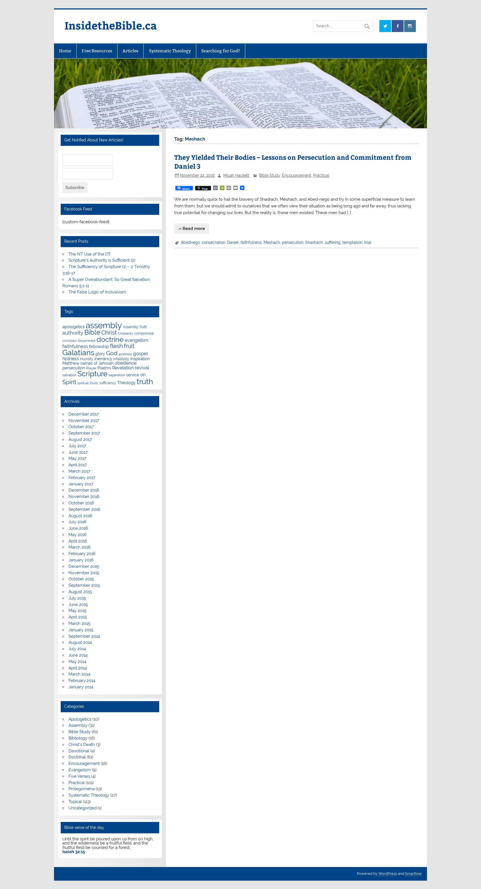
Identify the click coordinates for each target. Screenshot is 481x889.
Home (65, 50)
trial (367, 242)
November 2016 (83, 496)
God (111, 353)
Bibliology (77, 738)
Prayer (91, 368)
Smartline (413, 873)
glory (100, 354)
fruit (129, 346)
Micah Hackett (236, 175)
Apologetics (79, 719)
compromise (144, 333)
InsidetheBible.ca (111, 25)
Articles (130, 50)
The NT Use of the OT (89, 254)
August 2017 (80, 439)
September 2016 (84, 509)
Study (94, 383)
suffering (332, 242)
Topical (75, 801)
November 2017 (83, 420)
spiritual (83, 383)
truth (145, 381)
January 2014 (80, 686)
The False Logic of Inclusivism (97, 291)
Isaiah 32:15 (73, 851)
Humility (86, 359)
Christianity (125, 333)
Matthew (70, 363)
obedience (125, 363)
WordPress (387, 873)
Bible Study (269, 175)
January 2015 (80, 629)
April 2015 (77, 617)
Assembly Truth (135, 327)
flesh (116, 345)
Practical (321, 175)
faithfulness (251, 242)
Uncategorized (82, 808)
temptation (352, 242)
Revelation (123, 367)
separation (117, 375)
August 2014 (80, 642)
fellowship (99, 346)
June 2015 (78, 604)
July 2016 (77, 521)
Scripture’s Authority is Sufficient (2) (101, 260)
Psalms (104, 367)
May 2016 (77, 534)
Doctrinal (77, 757)
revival (142, 367)
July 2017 (77, 445)
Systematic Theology (170, 50)
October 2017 (81, 426)
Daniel (233, 242)
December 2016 (83, 490)
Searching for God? (220, 50)
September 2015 (84, 585)
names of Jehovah (97, 363)
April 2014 (77, 668)
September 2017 (84, 433)
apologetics (73, 326)
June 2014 (78, 655)
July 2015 (77, 598)
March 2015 (79, 623)
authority (72, 333)
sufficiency (107, 383)
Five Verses (79, 776)
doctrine (110, 339)
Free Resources (97, 50)
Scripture (92, 373)
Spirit (69, 382)
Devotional (78, 750)
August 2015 (80, 591)
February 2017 (81, 477)
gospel (140, 353)
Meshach (272, 242)
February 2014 (81, 680)
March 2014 (79, 674)
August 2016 (80, 515)
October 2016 (81, 502)
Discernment (86, 340)
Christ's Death (81, 744)
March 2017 (79, 471)
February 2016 (81, 553)
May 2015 (77, 610)
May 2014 (77, 661)
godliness (125, 354)
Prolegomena (81, 788)
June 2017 (78, 452)
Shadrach (314, 242)
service (132, 375)
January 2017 (80, 484)
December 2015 (83, 566)
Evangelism (79, 769)
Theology (126, 382)
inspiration (140, 358)
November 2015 (83, 572)
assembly (104, 325)
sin (143, 374)
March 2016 (79, 547)
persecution (292, 242)
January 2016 (81, 560)
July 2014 (77, 648)
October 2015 (81, 578)
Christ (109, 332)
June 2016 (78, 528)
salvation (69, 375)
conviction (69, 340)
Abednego (190, 242)
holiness (70, 358)
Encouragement (296, 175)
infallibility (121, 359)
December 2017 (83, 414)
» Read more (192, 228)
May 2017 (77, 458)
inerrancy (103, 358)
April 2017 (77, 464)
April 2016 (77, 541)
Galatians (78, 352)
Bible (92, 332)
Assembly (77, 725)
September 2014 (84, 636)
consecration (213, 242)
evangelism (136, 340)
